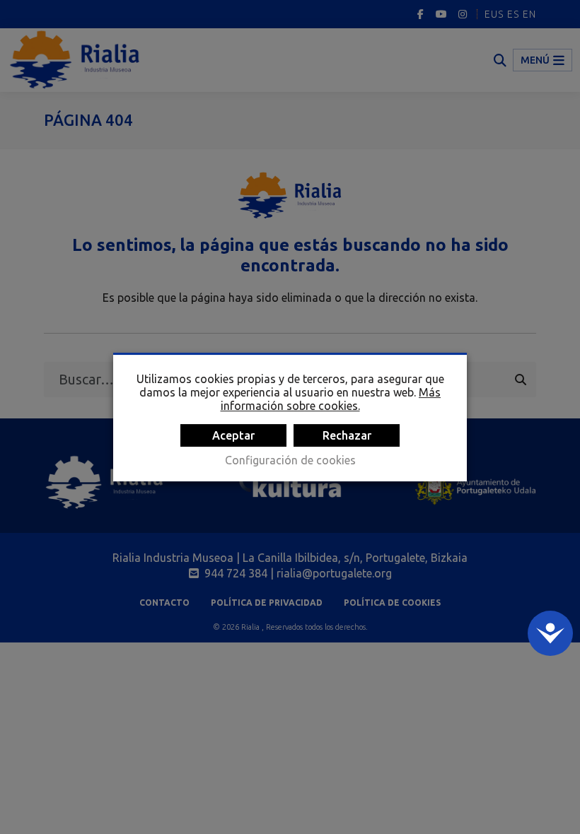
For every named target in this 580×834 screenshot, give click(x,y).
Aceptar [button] (233, 435)
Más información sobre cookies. (331, 399)
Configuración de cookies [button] (290, 460)
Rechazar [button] (347, 435)
